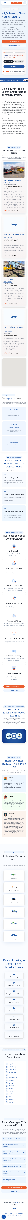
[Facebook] (12, 1208)
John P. (11, 777)
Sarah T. (11, 796)
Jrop (16, 1202)
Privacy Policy (9, 1213)
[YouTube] (15, 1208)
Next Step (14, 66)
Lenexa (10, 1083)
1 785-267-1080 (8, 182)
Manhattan (11, 1086)
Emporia (11, 1064)
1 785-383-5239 (8, 331)
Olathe (10, 1091)
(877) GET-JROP (5, 80)
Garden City (12, 1067)
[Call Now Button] (4, 1217)
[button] (14, 736)
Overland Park (12, 1094)
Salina (10, 1096)
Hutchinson (12, 1069)
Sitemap (18, 1216)
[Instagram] (14, 1208)
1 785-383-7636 (8, 281)
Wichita (10, 1102)
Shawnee (11, 1099)
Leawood (11, 1080)
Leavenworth (12, 1077)
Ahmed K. (12, 814)
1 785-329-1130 (8, 237)
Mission (10, 1088)
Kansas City (12, 1072)
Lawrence (11, 1075)
